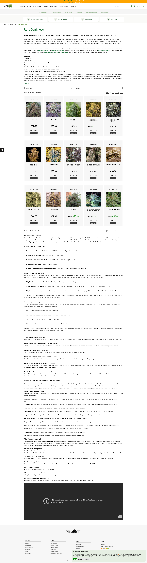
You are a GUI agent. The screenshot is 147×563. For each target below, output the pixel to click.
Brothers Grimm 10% (80, 0)
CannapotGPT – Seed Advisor (56, 553)
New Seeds (53, 6)
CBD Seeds (79, 12)
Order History (78, 544)
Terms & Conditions (54, 551)
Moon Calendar (28, 553)
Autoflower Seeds (56, 12)
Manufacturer (28, 88)
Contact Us (78, 548)
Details (93, 133)
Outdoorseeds (69, 12)
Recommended (63, 6)
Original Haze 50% (68, 0)
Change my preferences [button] (83, 559)
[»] (121, 92)
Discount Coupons (54, 545)
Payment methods (29, 547)
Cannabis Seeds (43, 12)
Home (5, 24)
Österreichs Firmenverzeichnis (107, 546)
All (107, 92)
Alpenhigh (103, 544)
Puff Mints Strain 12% (68, 2)
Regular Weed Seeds (91, 12)
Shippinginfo (28, 545)
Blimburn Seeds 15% (79, 2)
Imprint (26, 551)
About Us (27, 543)
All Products (27, 549)
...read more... (27, 83)
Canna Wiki (73, 6)
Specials (45, 6)
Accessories (104, 12)
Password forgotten (80, 546)
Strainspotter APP (54, 547)
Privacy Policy (53, 549)
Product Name (78, 88)
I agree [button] (75, 559)
